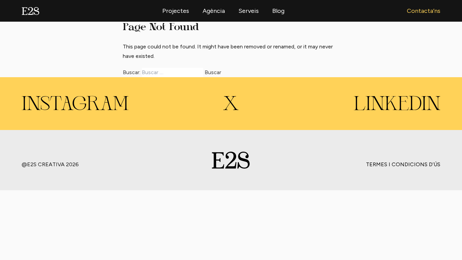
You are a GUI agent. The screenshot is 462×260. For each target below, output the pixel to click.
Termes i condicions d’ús (403, 164)
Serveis (248, 11)
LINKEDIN (397, 105)
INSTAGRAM (75, 105)
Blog (278, 11)
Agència (214, 11)
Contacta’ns (423, 11)
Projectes (175, 11)
